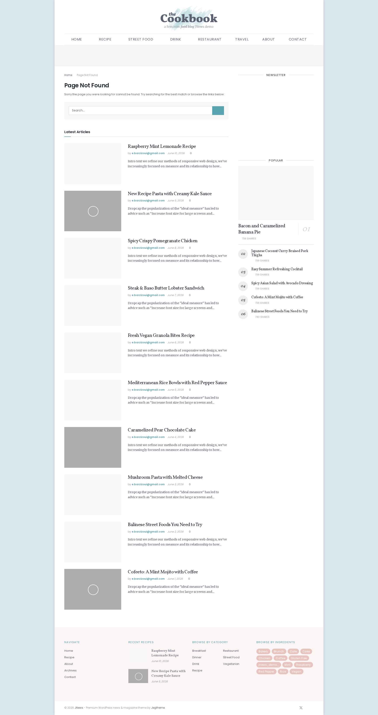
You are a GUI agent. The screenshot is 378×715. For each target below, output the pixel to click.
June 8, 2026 (175, 248)
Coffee (280, 658)
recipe (105, 39)
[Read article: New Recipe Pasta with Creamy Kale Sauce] (92, 211)
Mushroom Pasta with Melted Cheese (165, 477)
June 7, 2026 (175, 295)
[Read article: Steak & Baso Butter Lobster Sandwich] (92, 305)
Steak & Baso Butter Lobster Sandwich (166, 288)
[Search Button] (218, 110)
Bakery (263, 651)
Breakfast (199, 651)
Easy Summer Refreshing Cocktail (277, 269)
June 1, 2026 (175, 579)
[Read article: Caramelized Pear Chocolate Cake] (92, 447)
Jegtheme (158, 708)
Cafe (293, 651)
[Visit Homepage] (189, 17)
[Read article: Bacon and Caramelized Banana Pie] (276, 193)
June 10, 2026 (176, 153)
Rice (283, 671)
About (268, 39)
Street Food (140, 39)
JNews (79, 708)
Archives (70, 670)
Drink (175, 39)
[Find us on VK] (307, 708)
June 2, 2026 (175, 531)
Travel (241, 39)
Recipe (69, 657)
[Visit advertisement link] (276, 117)
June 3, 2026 (175, 484)
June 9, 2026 (175, 200)
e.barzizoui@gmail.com (148, 153)
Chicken (264, 658)
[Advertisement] (189, 55)
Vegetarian (231, 664)
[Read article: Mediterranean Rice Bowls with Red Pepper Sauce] (92, 400)
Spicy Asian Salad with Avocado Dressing (282, 283)
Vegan (296, 671)
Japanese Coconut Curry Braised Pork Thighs (279, 253)
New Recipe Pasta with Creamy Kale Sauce (170, 194)
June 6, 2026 (175, 342)
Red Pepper (266, 671)
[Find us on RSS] (312, 708)
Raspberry (303, 665)
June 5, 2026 (175, 390)
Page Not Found (87, 75)
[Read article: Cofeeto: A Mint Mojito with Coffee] (92, 589)
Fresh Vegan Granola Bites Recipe (161, 335)
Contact (298, 39)
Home (76, 39)
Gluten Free (299, 658)
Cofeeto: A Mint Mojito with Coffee (163, 572)
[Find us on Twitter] (301, 708)
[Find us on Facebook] (295, 708)
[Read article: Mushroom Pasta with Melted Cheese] (92, 494)
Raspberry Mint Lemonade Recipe (162, 146)
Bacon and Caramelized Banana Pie (261, 229)
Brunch (279, 651)
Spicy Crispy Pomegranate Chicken (163, 241)
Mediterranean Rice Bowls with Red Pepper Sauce (177, 383)
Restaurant (209, 39)
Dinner (196, 657)
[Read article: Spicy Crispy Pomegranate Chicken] (92, 258)
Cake (306, 651)
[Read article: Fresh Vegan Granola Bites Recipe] (92, 352)
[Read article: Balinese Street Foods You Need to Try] (92, 542)
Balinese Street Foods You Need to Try (165, 524)
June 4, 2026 (175, 437)
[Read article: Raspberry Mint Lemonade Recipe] (92, 163)
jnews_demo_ (269, 665)
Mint (287, 665)
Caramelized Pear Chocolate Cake (162, 430)
